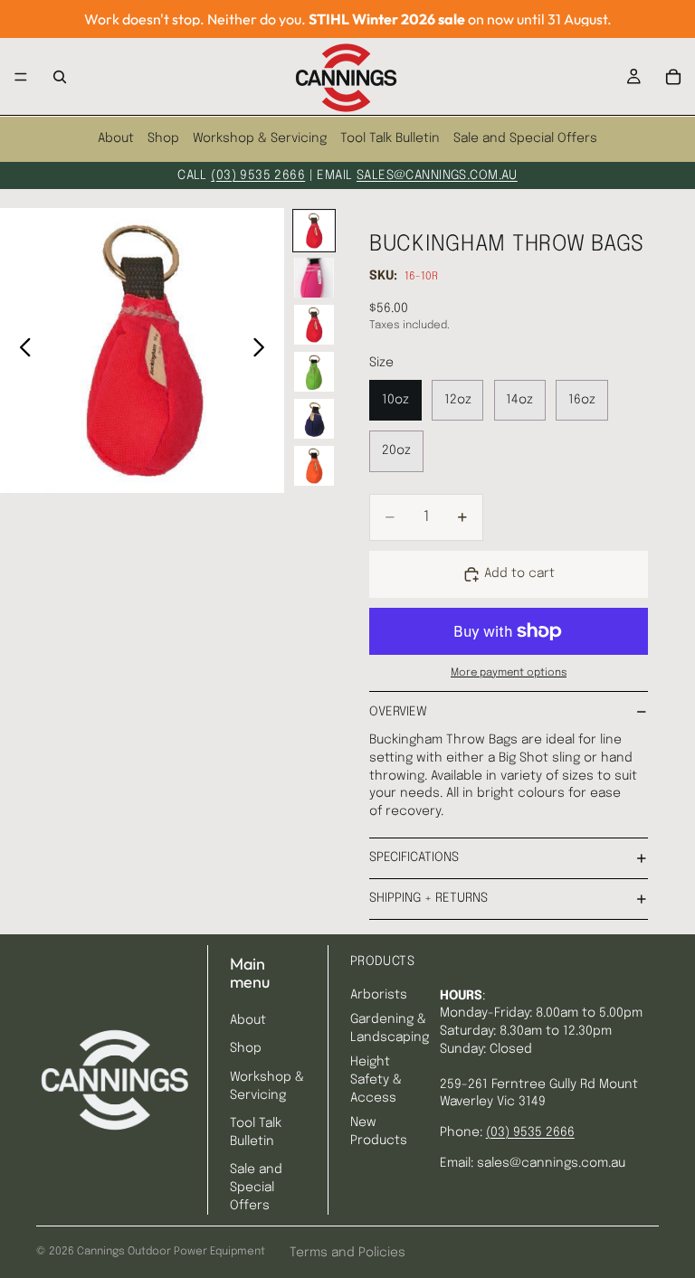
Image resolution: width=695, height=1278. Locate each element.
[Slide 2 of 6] (314, 278)
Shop (163, 138)
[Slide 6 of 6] (314, 466)
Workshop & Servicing (260, 138)
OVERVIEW (398, 711)
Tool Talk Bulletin (390, 138)
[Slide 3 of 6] (314, 325)
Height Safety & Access (376, 1079)
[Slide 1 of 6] (314, 231)
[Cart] (673, 77)
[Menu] (21, 77)
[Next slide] (263, 350)
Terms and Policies (347, 1252)
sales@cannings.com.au (437, 175)
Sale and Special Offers (525, 138)
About (116, 138)
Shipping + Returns (428, 898)
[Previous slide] (20, 350)
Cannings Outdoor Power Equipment (171, 1251)
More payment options (508, 672)
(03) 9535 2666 (258, 175)
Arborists (378, 995)
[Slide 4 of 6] (314, 372)
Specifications (414, 857)
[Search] (60, 77)
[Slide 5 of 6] (314, 419)
